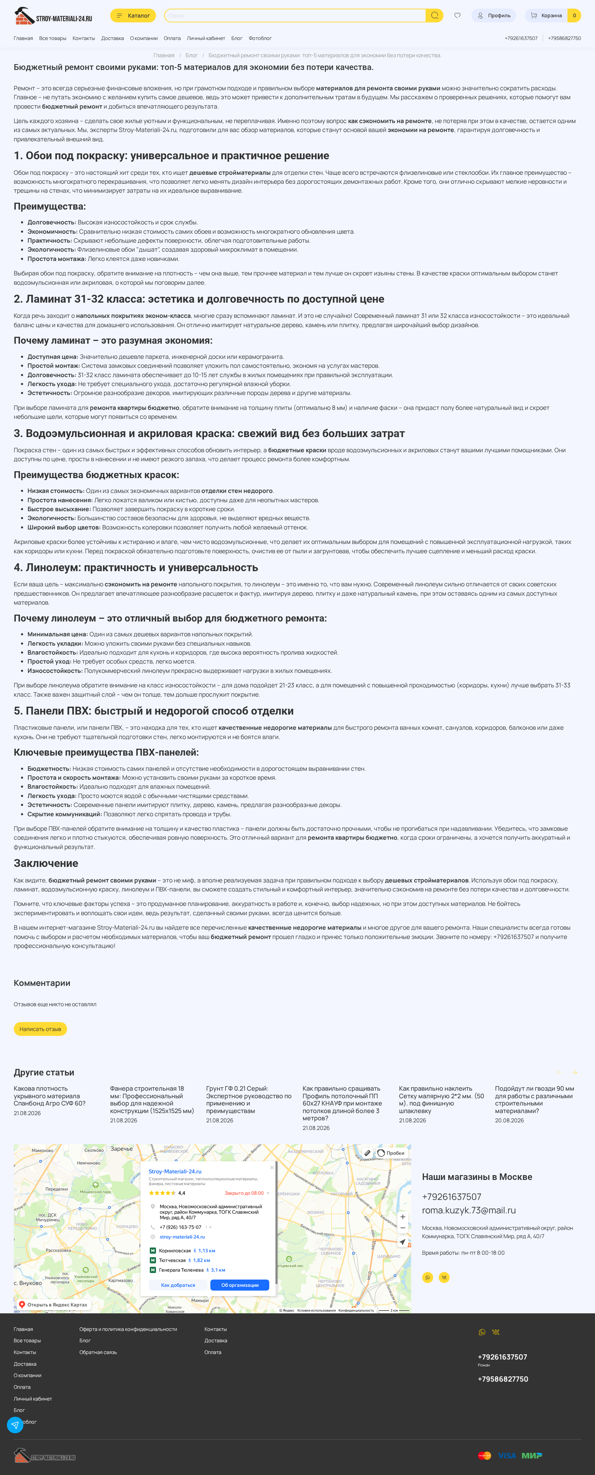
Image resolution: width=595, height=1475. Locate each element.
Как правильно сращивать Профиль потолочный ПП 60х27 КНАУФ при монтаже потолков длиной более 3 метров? (342, 1103)
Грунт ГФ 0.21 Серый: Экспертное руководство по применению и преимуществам (249, 1099)
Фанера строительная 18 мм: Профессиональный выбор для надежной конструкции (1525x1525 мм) (152, 1099)
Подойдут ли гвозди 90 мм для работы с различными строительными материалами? (534, 1099)
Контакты (84, 38)
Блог (237, 38)
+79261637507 (521, 38)
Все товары (52, 38)
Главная (23, 38)
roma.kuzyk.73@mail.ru (469, 1210)
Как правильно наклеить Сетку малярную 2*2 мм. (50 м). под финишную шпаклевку (441, 1099)
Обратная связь (98, 1352)
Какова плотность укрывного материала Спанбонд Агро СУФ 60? (50, 1095)
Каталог (139, 15)
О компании (144, 38)
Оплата (172, 38)
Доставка (112, 38)
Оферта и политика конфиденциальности (128, 1329)
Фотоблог (260, 38)
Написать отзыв (40, 1029)
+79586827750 (564, 38)
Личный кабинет (206, 38)
